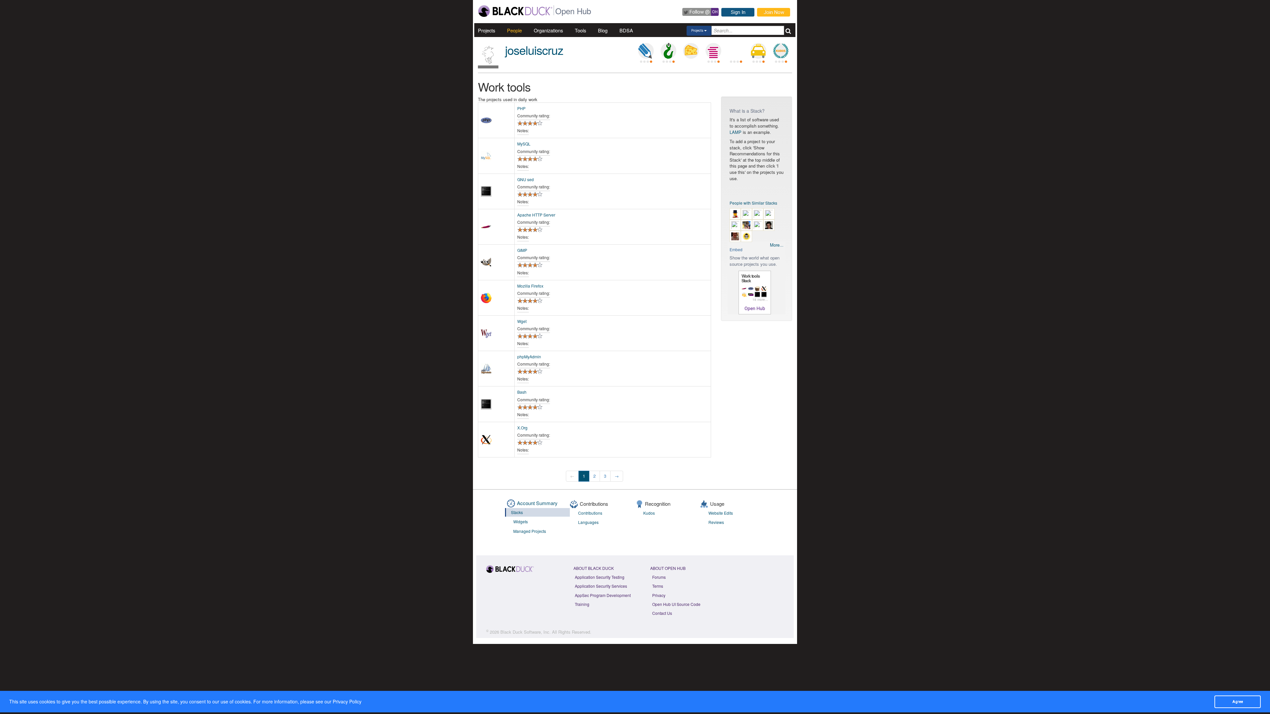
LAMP (735, 132)
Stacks (517, 512)
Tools (580, 30)
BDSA (626, 30)
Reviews (716, 522)
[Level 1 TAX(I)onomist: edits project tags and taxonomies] (758, 51)
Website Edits (720, 513)
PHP (521, 108)
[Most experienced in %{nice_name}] (488, 66)
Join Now (774, 12)
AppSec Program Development (603, 595)
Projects (486, 30)
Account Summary (537, 502)
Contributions (590, 513)
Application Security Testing (599, 577)
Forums (659, 577)
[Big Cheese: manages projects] (691, 51)
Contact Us (662, 613)
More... (776, 245)
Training (582, 604)
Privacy (658, 595)
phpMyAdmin (529, 356)
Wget (522, 321)
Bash (522, 392)
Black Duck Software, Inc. (525, 632)
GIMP (522, 250)
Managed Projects (529, 531)
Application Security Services (601, 586)
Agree (1237, 701)
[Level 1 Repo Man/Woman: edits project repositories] (668, 51)
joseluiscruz (534, 49)
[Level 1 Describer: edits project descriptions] (646, 51)
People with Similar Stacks (753, 203)
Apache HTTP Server (536, 215)
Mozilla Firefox (530, 286)
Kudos (649, 513)
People (514, 30)
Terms (657, 586)
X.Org (522, 427)
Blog (603, 30)
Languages (588, 522)
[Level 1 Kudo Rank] (781, 51)
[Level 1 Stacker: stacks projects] (713, 51)
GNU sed (525, 179)
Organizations (548, 30)
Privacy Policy (347, 701)
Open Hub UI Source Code (676, 604)
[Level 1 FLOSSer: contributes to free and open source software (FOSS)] (736, 51)
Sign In (738, 12)
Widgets (520, 521)
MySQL (523, 143)
